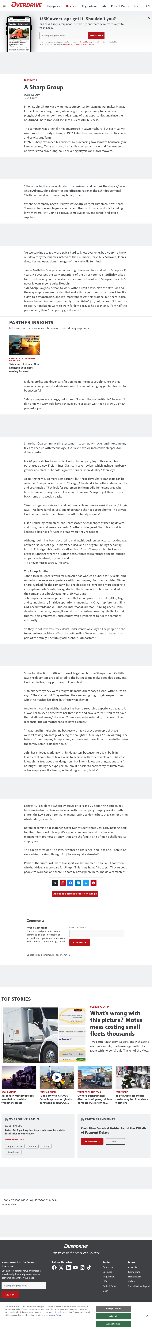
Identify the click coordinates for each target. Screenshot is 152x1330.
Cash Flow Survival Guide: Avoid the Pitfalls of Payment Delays (114, 1130)
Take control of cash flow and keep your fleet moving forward (24, 368)
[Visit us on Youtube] (75, 1267)
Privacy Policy (67, 44)
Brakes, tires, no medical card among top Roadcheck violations (131, 1099)
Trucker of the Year (89, 1092)
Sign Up (10, 1294)
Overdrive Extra (100, 1007)
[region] (76, 1316)
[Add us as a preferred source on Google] (63, 883)
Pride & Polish (47, 1092)
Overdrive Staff (32, 94)
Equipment (121, 1092)
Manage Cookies (113, 1308)
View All (115, 1141)
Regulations (8, 1092)
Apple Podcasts (15, 1146)
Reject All (113, 1316)
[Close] (147, 1315)
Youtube (32, 1146)
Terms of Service (83, 44)
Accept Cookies (113, 1324)
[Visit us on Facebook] (54, 1267)
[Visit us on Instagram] (82, 1267)
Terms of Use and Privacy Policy (85, 42)
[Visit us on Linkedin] (68, 1267)
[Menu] (4, 6)
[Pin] (93, 883)
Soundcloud (13, 1152)
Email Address (77, 927)
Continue (79, 942)
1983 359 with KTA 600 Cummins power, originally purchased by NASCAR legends (55, 1099)
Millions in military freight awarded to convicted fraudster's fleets (17, 1099)
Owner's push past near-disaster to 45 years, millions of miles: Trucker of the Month (94, 1099)
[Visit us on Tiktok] (89, 1267)
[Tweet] (86, 883)
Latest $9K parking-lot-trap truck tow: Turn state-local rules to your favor (35, 1131)
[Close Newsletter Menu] (149, 18)
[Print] (55, 883)
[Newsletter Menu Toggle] (148, 6)
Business (30, 80)
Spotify (45, 1146)
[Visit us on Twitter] (61, 1267)
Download (92, 1141)
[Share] (70, 883)
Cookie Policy (55, 1315)
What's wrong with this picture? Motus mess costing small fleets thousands (116, 1023)
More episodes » (14, 1139)
